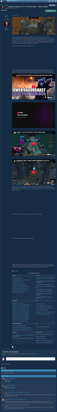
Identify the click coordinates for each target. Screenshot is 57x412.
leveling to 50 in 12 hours (46, 38)
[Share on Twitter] (1, 368)
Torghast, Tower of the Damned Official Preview (45, 340)
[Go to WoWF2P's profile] (3, 386)
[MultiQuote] (12, 347)
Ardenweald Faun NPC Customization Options (20, 319)
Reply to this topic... (11, 358)
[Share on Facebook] (3, 368)
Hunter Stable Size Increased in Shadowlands (20, 290)
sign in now (26, 353)
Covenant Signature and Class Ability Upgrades (20, 279)
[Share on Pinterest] (5, 368)
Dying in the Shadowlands (40, 303)
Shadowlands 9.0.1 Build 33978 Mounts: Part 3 (20, 310)
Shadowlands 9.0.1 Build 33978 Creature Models (21, 304)
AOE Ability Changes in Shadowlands (18, 284)
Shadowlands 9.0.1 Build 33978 (17, 302)
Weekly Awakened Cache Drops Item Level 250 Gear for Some (15, 399)
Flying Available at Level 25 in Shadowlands (44, 289)
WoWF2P (7, 386)
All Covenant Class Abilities (17, 277)
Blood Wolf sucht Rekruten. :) (9, 378)
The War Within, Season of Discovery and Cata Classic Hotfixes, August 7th (17, 392)
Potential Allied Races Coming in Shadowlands (20, 313)
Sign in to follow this (5, 4)
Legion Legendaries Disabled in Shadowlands (44, 291)
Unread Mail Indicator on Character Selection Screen (45, 312)
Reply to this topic (50, 10)
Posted (15, 15)
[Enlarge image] (33, 25)
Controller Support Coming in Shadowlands (44, 305)
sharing (48, 39)
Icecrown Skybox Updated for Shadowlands (44, 308)
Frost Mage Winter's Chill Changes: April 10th (20, 286)
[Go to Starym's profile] (2, 7)
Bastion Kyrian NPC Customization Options (20, 321)
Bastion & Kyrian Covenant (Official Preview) (44, 334)
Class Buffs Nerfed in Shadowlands (18, 292)
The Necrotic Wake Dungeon (41, 338)
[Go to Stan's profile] (3, 400)
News (16, 8)
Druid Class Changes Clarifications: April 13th (20, 288)
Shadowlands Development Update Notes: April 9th (21, 327)
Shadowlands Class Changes (17, 282)
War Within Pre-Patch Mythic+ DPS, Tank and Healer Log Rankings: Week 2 (17, 404)
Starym (7, 8)
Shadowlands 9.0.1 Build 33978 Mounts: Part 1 (20, 307)
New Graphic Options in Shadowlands (43, 314)
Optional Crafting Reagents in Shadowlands (20, 315)
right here (33, 45)
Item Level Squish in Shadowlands (42, 309)
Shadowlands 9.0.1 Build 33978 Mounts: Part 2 (20, 308)
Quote (15, 346)
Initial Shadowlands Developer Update (19, 325)
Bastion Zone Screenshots (41, 336)
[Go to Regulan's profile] (3, 379)
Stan (6, 400)
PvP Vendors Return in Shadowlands (42, 326)
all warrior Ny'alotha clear (17, 39)
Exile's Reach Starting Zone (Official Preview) (44, 284)
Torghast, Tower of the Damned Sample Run (44, 342)
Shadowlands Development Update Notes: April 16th (21, 329)
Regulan (7, 379)
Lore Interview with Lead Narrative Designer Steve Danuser (23, 338)
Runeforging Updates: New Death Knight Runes (20, 317)
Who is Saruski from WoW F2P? (10, 385)
